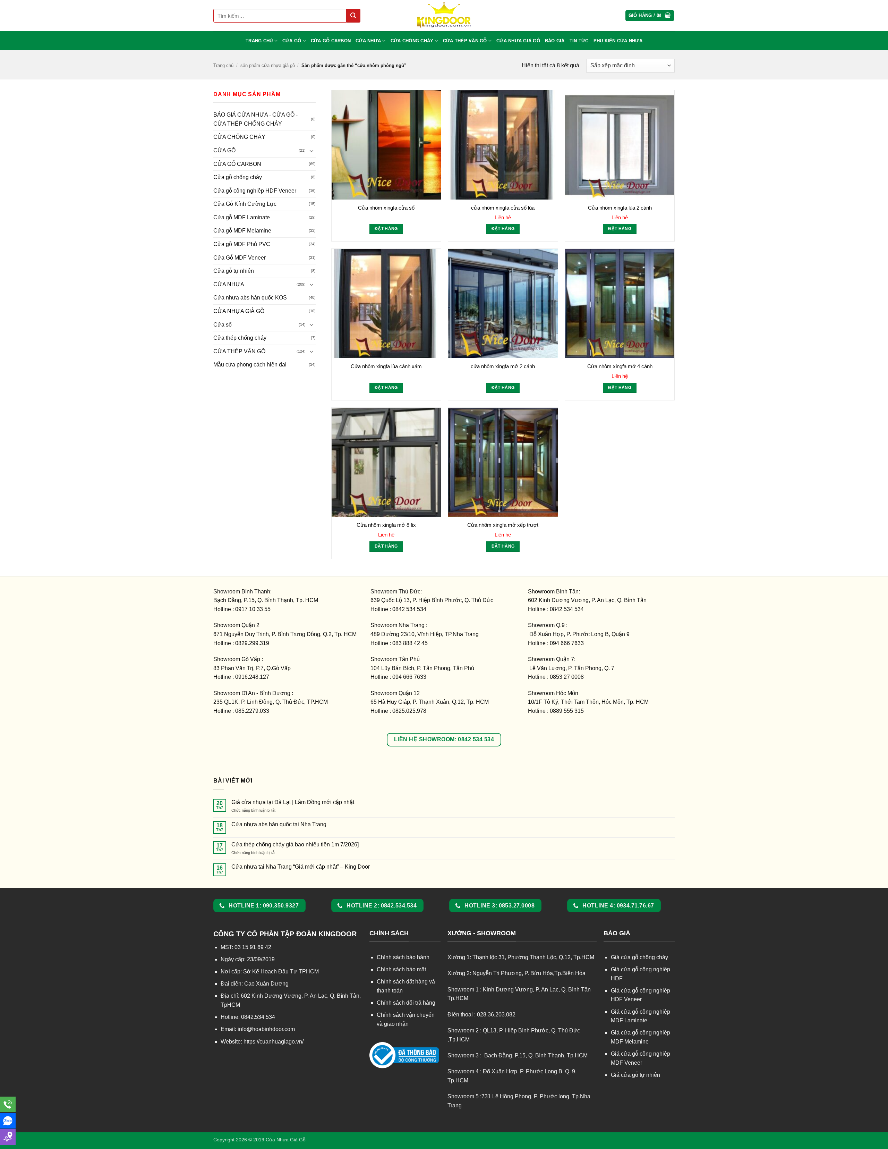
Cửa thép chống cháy (239, 338)
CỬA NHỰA (368, 40)
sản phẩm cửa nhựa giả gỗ (267, 65)
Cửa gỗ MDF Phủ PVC (241, 244)
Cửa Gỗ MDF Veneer (239, 258)
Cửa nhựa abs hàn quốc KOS (250, 298)
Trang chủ (223, 65)
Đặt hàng (386, 229)
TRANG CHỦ (259, 40)
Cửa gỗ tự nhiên (233, 271)
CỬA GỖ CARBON (331, 40)
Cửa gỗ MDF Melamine (242, 231)
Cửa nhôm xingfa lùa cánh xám (386, 366)
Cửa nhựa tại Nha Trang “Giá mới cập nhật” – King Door (300, 867)
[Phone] (8, 1104)
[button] (649, 16)
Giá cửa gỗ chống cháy (639, 957)
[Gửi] (353, 16)
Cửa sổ (222, 325)
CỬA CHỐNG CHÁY (412, 40)
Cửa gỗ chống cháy (237, 177)
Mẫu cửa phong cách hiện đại (250, 364)
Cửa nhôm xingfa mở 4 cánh (619, 366)
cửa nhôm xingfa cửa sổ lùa (503, 208)
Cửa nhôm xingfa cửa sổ (386, 208)
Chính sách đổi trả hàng (406, 1003)
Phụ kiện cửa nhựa (618, 40)
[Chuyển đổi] (311, 150)
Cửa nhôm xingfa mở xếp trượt (502, 525)
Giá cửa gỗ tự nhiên (635, 1075)
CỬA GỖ (291, 40)
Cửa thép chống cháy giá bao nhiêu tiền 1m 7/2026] (295, 844)
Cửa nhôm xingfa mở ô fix (386, 525)
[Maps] (8, 1137)
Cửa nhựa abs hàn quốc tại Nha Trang (278, 824)
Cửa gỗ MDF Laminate (241, 217)
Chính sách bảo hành (403, 957)
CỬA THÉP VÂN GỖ (465, 40)
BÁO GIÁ (555, 40)
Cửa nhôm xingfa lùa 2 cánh (620, 208)
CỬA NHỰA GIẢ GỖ (518, 40)
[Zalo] (8, 1121)
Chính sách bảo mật (401, 969)
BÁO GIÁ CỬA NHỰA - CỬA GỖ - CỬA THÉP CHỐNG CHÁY (255, 119)
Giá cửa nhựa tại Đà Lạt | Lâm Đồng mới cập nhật (292, 802)
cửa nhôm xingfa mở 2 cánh (503, 366)
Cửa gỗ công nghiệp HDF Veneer (254, 191)
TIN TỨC (579, 40)
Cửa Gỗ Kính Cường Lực (244, 204)
